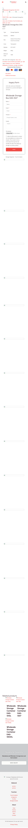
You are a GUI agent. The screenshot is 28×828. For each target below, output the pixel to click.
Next (25, 14)
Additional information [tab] (11, 75)
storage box (14, 797)
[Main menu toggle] (2, 2)
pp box (14, 786)
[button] (25, 2)
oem (14, 63)
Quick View (10, 701)
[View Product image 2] (11, 13)
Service (14, 811)
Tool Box (14, 799)
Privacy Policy (14, 824)
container (7, 63)
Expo (14, 808)
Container (10, 21)
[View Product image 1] (5, 13)
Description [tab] (8, 73)
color (7, 17)
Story (14, 813)
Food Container (16, 21)
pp (6, 22)
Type (9, 22)
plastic (4, 22)
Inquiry (7, 121)
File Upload (8, 131)
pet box (14, 788)
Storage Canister (14, 800)
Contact (14, 815)
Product (8, 114)
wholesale (20, 65)
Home (4, 17)
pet (21, 21)
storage (15, 65)
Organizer (17, 63)
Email (7, 108)
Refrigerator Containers (8, 65)
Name (7, 101)
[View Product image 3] (18, 13)
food (11, 63)
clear (10, 17)
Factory (14, 809)
